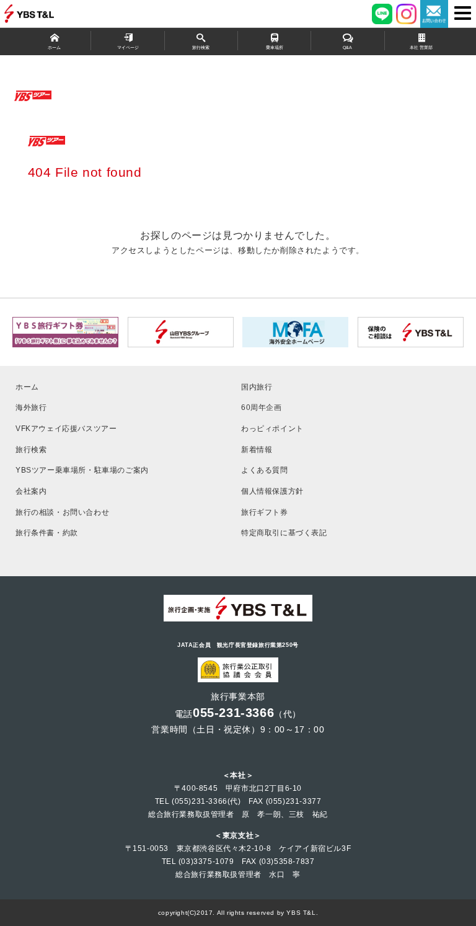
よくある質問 (264, 470)
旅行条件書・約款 (46, 532)
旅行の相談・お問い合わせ (62, 512)
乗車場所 (274, 47)
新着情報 (256, 449)
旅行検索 (200, 47)
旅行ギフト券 (264, 512)
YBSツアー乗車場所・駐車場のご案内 (82, 470)
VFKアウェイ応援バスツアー (66, 428)
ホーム (54, 47)
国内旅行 (256, 387)
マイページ (128, 47)
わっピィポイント (272, 428)
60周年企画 (261, 407)
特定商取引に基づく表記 (284, 532)
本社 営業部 (421, 47)
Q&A (347, 47)
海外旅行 (30, 407)
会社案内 (30, 491)
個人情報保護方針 (272, 491)
